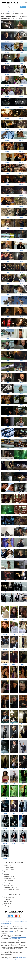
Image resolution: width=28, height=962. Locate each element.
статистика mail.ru (6, 923)
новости (9, 919)
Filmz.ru (12, 931)
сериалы (20, 919)
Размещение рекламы (14, 958)
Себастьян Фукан (9, 869)
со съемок (7, 899)
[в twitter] (12, 915)
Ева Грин (6, 872)
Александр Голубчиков (19, 937)
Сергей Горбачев (14, 938)
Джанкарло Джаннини (10, 887)
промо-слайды (8, 901)
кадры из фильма (9, 897)
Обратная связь (21, 957)
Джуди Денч (7, 874)
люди (2, 921)
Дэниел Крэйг (8, 865)
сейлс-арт (7, 906)
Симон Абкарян (8, 880)
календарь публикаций (20, 921)
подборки (9, 921)
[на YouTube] (15, 915)
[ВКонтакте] (8, 915)
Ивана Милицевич (9, 878)
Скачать (7, 30)
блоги (25, 919)
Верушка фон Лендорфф (11, 889)
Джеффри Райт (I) (9, 885)
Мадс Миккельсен (9, 876)
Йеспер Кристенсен (9, 883)
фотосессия (7, 903)
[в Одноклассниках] (19, 915)
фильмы (14, 919)
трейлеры (3, 919)
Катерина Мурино (9, 867)
